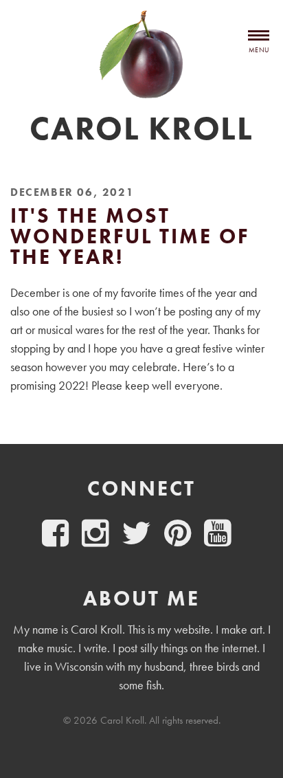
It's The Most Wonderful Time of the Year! (129, 236)
